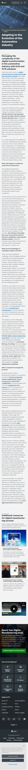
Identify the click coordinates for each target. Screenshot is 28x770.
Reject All (13, 760)
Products (4, 703)
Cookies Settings (17, 740)
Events (17, 709)
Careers (4, 709)
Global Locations (19, 712)
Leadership (5, 712)
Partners (17, 706)
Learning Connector (7, 706)
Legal (4, 738)
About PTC (5, 700)
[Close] (24, 745)
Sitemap (9, 740)
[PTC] (14, 731)
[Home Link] (2, 30)
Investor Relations (20, 700)
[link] (14, 650)
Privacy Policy (20, 738)
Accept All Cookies (13, 756)
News (16, 703)
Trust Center (11, 738)
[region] (13, 756)
